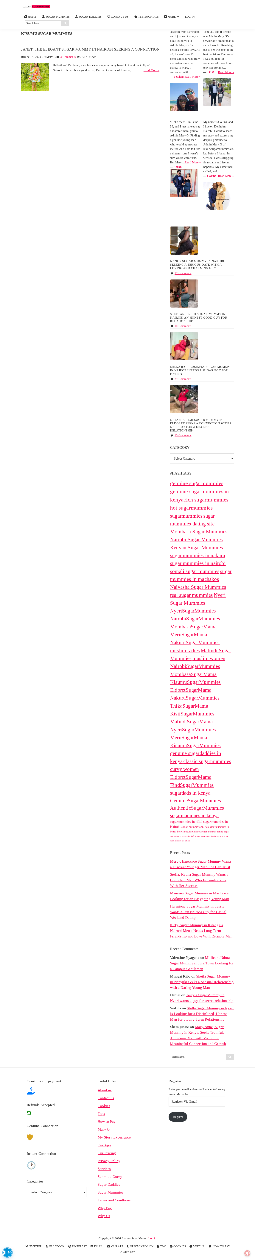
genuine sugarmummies (196, 483)
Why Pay (105, 1208)
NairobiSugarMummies (195, 618)
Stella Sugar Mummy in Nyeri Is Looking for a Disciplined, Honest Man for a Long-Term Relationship (202, 1013)
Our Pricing (107, 1153)
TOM (210, 72)
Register (178, 1116)
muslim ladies (185, 650)
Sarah (178, 166)
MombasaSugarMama (193, 627)
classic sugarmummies (207, 761)
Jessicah (179, 76)
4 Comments (68, 56)
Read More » (151, 70)
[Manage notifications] (247, 1253)
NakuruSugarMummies (195, 642)
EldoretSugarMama (190, 777)
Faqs (101, 1114)
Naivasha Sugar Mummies (198, 587)
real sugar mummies (191, 595)
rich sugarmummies (206, 500)
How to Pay (107, 1121)
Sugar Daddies (109, 1184)
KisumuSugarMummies (195, 745)
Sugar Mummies (110, 1192)
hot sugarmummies (191, 508)
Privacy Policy (109, 1161)
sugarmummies (186, 516)
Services (104, 1169)
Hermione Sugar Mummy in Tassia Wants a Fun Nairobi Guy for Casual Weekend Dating (198, 911)
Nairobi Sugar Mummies (196, 539)
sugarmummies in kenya (194, 815)
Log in (152, 1238)
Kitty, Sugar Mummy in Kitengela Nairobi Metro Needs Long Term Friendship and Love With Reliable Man (201, 930)
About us (105, 1090)
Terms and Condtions (114, 1200)
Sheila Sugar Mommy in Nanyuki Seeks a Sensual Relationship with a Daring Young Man (202, 982)
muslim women (208, 658)
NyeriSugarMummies (193, 611)
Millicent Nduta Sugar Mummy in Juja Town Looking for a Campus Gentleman (202, 963)
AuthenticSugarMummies (197, 808)
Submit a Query (110, 1176)
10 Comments (183, 326)
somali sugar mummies (194, 571)
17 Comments (183, 273)
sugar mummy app (192, 826)
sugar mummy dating (212, 831)
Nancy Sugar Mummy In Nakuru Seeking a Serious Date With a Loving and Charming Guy (198, 264)
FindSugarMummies (192, 785)
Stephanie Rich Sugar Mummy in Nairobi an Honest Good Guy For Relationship (198, 317)
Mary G (104, 1129)
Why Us (104, 1216)
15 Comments (183, 435)
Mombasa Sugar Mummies (198, 531)
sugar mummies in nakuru (197, 555)
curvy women (184, 769)
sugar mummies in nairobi (198, 563)
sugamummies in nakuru (212, 836)
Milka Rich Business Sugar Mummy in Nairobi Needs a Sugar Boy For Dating (200, 370)
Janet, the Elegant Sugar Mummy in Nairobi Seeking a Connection (90, 49)
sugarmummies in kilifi (186, 821)
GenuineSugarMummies (195, 800)
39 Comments (183, 379)
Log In (190, 16)
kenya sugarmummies (189, 831)
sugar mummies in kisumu (188, 836)
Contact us (106, 1098)
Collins (211, 175)
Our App (104, 1145)
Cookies (104, 1106)
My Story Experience (114, 1137)
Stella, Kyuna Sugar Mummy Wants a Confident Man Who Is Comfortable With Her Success (199, 880)
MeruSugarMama (188, 634)
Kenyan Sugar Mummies (196, 547)
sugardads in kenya (190, 793)
